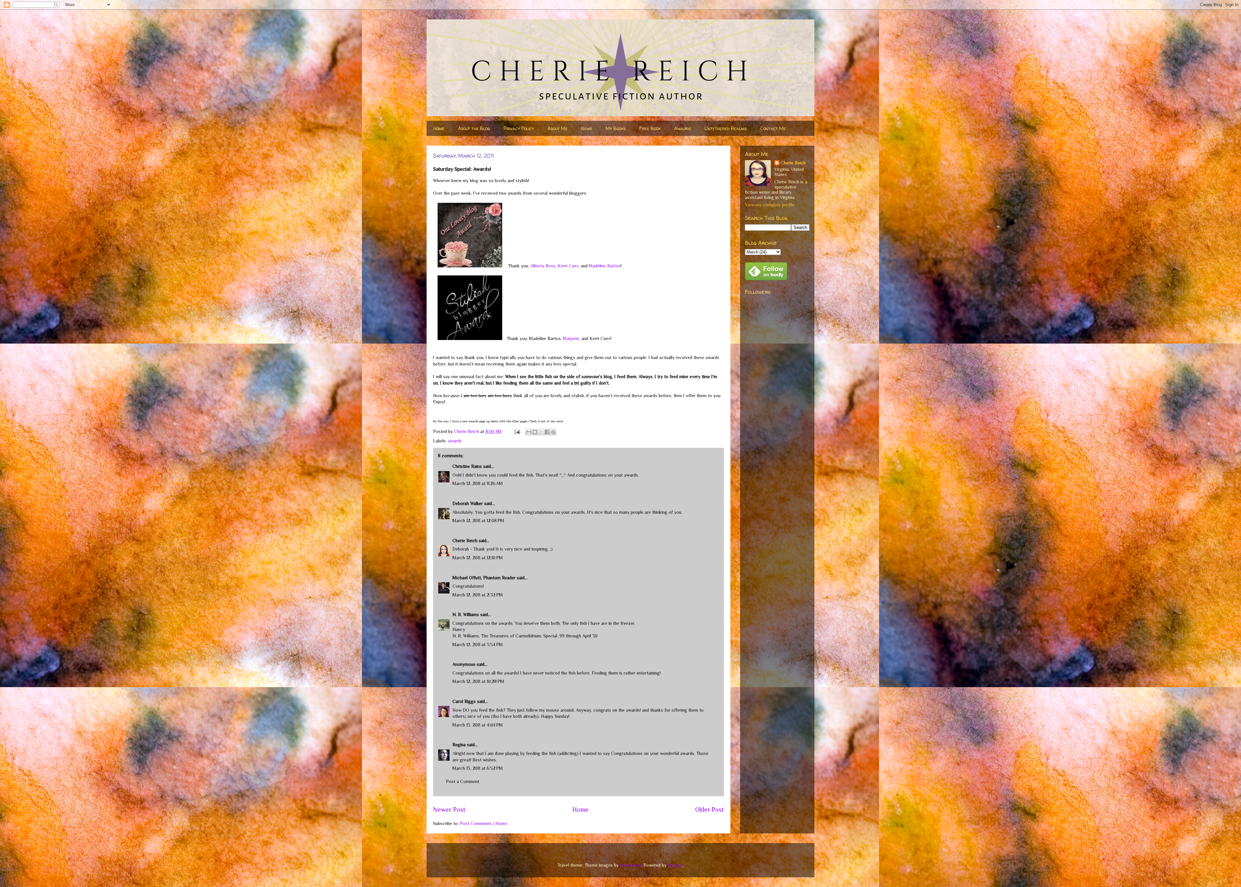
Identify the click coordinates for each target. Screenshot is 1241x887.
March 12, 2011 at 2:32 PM (477, 594)
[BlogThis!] (535, 432)
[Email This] (528, 432)
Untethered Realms (726, 128)
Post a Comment (462, 781)
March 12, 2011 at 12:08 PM (478, 520)
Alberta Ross (543, 265)
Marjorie (571, 338)
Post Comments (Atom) (483, 823)
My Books (616, 128)
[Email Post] (516, 431)
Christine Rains (467, 466)
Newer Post (449, 809)
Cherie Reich (464, 540)
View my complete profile (769, 204)
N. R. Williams (465, 614)
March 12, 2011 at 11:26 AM (477, 483)
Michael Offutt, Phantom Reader (483, 577)
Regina (459, 744)
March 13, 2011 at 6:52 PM (477, 768)
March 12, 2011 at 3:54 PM (477, 644)
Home (438, 128)
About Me (557, 128)
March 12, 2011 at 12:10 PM (477, 557)
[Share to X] (541, 432)
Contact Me (773, 128)
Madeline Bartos (604, 265)
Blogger (675, 865)
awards (455, 440)
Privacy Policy (519, 128)
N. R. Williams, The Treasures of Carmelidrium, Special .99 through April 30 (525, 635)
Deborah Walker (467, 503)
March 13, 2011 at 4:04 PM (477, 724)
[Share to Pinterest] (553, 432)
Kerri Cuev (568, 265)
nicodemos (630, 865)
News (586, 128)
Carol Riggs (464, 701)
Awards (682, 128)
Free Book (650, 128)
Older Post (709, 809)
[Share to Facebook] (547, 432)
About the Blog (474, 128)
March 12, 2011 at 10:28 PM (478, 681)
